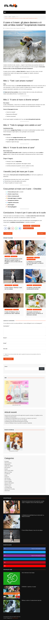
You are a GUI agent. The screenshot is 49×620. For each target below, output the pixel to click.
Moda (6, 475)
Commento (6, 326)
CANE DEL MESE (8, 285)
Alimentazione (8, 462)
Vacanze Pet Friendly (20, 28)
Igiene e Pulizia (30, 257)
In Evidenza (7, 28)
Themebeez (15, 618)
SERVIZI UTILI (8, 484)
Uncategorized (8, 487)
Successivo (40, 233)
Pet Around (7, 478)
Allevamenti (7, 464)
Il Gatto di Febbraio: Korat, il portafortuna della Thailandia (18, 423)
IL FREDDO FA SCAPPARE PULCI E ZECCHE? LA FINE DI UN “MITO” (35, 263)
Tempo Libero (13, 28)
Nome (5, 337)
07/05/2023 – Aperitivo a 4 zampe (29, 586)
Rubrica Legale (8, 481)
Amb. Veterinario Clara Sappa (28, 572)
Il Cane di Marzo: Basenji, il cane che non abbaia (16, 420)
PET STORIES (8, 479)
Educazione (7, 467)
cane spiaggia (36, 225)
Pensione (7, 476)
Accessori (7, 461)
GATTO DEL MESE (8, 309)
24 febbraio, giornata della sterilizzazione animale (16, 421)
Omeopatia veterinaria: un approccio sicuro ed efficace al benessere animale (35, 313)
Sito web (5, 348)
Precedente (8, 233)
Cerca (6, 366)
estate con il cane (29, 228)
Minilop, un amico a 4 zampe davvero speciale (31, 600)
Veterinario (7, 490)
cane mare (27, 225)
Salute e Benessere (31, 259)
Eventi (6, 469)
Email (5, 343)
